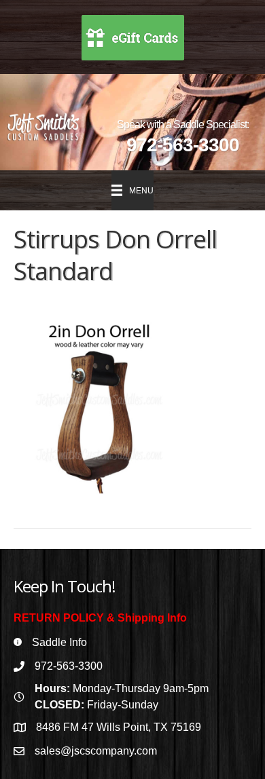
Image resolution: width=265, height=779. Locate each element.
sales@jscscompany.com (96, 751)
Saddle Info (59, 642)
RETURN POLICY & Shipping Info (100, 618)
